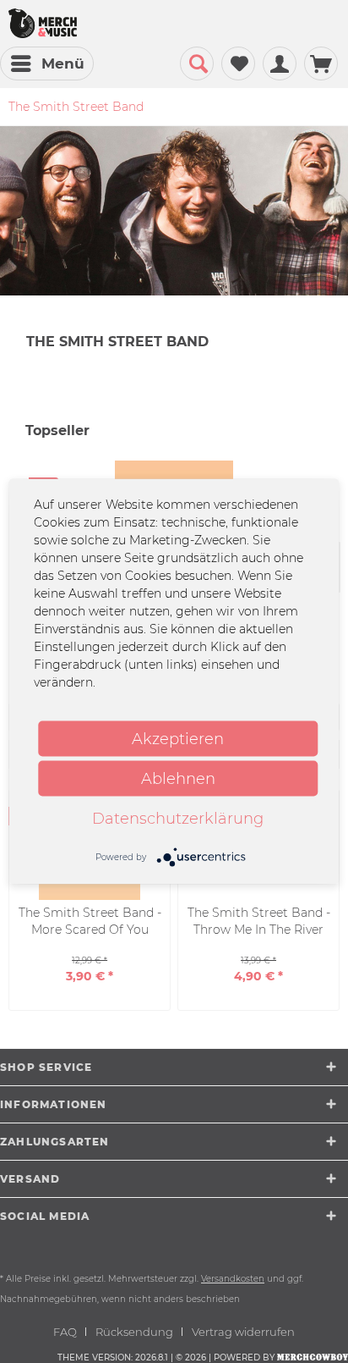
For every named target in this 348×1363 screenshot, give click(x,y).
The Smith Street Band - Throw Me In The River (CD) (259, 921)
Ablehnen (178, 779)
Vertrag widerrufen (243, 1331)
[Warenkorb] (321, 63)
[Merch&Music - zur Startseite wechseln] (42, 23)
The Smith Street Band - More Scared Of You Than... (90, 921)
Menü (62, 63)
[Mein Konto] (279, 63)
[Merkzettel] (238, 63)
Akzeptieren (178, 739)
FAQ (65, 1331)
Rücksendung (134, 1331)
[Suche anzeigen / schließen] (197, 63)
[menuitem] (47, 63)
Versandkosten (232, 1278)
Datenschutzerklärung (178, 818)
